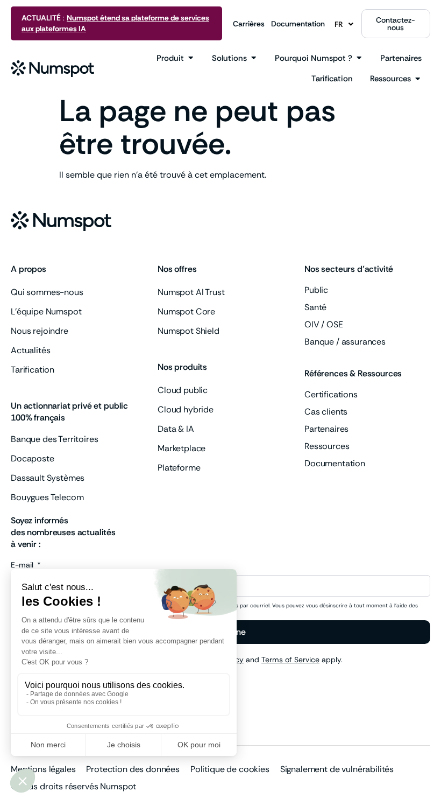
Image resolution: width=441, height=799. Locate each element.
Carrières (249, 24)
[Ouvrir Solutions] (254, 58)
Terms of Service (290, 659)
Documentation (298, 24)
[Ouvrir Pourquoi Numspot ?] (359, 58)
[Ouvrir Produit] (191, 58)
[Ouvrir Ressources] (418, 79)
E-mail (23, 565)
